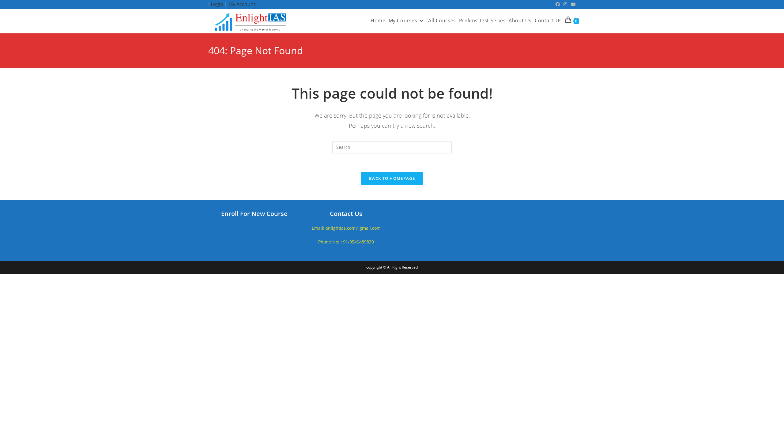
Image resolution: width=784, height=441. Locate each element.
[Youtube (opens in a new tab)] (572, 4)
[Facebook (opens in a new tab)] (558, 4)
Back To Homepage (392, 178)
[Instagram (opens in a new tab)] (565, 4)
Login (217, 4)
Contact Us (346, 213)
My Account (241, 4)
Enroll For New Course (254, 213)
